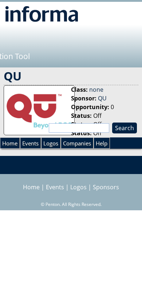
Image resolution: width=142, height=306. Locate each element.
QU (102, 98)
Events (30, 143)
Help (101, 143)
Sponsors (106, 187)
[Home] (42, 14)
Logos (50, 143)
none (96, 90)
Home (9, 143)
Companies (77, 143)
